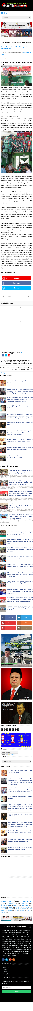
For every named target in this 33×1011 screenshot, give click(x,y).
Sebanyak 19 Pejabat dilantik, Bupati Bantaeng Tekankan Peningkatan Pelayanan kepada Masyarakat (20, 591)
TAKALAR (25, 905)
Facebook (16, 283)
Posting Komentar (5, 373)
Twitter (16, 288)
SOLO (16, 910)
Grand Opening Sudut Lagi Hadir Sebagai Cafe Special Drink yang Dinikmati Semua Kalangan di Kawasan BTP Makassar (20, 432)
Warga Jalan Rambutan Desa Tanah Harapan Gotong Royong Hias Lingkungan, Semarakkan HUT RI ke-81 (20, 549)
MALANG (3, 908)
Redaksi (5, 969)
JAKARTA (11, 903)
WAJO (17, 908)
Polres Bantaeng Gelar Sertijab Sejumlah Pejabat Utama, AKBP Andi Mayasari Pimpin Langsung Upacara (20, 574)
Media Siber (20, 1000)
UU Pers (5, 971)
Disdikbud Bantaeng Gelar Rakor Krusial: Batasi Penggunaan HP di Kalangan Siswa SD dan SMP (20, 607)
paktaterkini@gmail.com (11, 353)
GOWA (15, 905)
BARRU (24, 903)
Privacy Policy (7, 974)
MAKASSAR (6, 901)
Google (16, 278)
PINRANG (24, 908)
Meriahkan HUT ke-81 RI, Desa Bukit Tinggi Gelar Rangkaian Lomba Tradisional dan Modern (20, 516)
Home (2, 42)
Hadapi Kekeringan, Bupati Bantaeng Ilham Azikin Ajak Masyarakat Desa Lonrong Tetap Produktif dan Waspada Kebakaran (20, 399)
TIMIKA (28, 910)
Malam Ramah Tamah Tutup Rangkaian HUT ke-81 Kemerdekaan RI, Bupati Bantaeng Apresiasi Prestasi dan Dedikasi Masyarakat (20, 599)
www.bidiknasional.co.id (23, 998)
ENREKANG (19, 907)
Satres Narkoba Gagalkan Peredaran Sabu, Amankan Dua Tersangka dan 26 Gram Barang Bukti (20, 541)
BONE (10, 907)
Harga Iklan (6, 967)
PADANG (22, 910)
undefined (5, 308)
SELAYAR (9, 910)
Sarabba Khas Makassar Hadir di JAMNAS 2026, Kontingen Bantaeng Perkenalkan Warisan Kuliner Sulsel (20, 505)
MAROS (11, 908)
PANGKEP (27, 907)
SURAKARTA (3, 912)
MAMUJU (3, 907)
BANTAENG (27, 901)
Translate (12, 754)
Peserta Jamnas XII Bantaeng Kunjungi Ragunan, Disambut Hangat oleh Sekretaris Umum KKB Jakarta (20, 482)
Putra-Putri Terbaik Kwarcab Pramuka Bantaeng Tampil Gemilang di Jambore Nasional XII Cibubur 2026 (20, 472)
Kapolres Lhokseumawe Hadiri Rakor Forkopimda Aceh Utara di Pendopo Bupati (14, 368)
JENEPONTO (5, 905)
